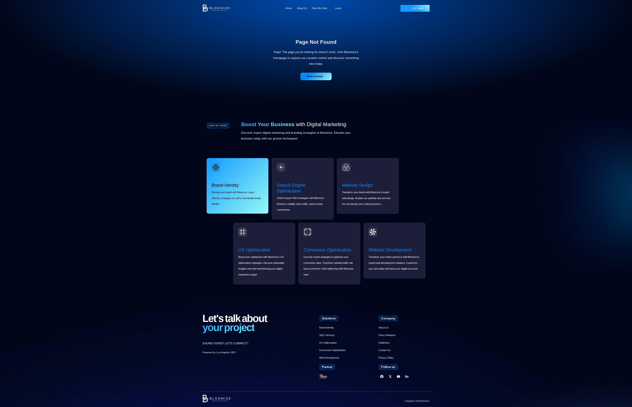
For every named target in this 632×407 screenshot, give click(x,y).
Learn (338, 8)
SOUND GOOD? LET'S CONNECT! (225, 343)
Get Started (418, 8)
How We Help (319, 8)
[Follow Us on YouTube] (398, 376)
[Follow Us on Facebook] (382, 376)
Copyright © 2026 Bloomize (417, 401)
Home (289, 8)
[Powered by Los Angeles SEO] (323, 376)
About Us (302, 8)
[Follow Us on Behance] (407, 376)
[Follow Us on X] (390, 376)
